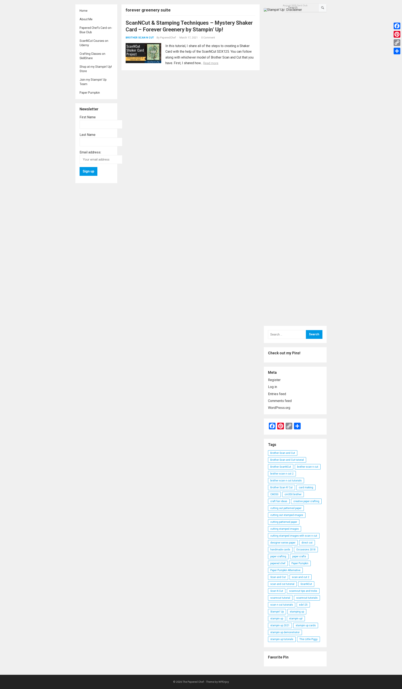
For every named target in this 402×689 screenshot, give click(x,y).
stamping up (297, 611)
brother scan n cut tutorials (286, 480)
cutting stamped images (284, 528)
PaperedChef (168, 37)
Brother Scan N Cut (140, 37)
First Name (88, 117)
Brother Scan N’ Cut (281, 487)
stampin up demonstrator (285, 632)
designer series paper (282, 542)
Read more (210, 63)
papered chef (277, 563)
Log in (272, 387)
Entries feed (277, 394)
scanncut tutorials (307, 597)
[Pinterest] (397, 34)
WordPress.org (279, 408)
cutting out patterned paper (286, 508)
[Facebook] (397, 26)
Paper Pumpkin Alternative (285, 570)
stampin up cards (306, 625)
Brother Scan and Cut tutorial (287, 459)
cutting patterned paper (283, 522)
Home (84, 10)
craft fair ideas (278, 501)
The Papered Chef (193, 681)
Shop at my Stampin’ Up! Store (96, 69)
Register (274, 380)
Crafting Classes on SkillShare (92, 56)
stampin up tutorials (281, 639)
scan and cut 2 (300, 577)
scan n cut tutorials (281, 604)
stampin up (276, 618)
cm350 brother (293, 494)
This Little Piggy (308, 639)
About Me (86, 19)
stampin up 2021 (280, 625)
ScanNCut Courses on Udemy (94, 43)
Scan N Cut (276, 590)
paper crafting (278, 556)
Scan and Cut (278, 577)
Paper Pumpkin (90, 92)
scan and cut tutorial (282, 584)
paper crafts (299, 556)
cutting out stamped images (286, 515)
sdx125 (303, 604)
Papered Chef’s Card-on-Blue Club (96, 30)
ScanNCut (306, 584)
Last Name (87, 135)
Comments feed (280, 401)
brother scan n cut (307, 466)
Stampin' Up (277, 611)
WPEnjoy (223, 681)
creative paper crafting (306, 501)
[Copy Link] (397, 42)
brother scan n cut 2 (282, 473)
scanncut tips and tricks (303, 590)
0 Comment (208, 37)
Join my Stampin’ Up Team (93, 82)
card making (306, 487)
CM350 (274, 494)
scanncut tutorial (280, 597)
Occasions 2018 (306, 549)
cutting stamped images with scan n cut (293, 535)
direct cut (307, 542)
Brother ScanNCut (280, 466)
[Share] (397, 51)
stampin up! (296, 618)
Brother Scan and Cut (282, 453)
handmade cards (280, 549)
